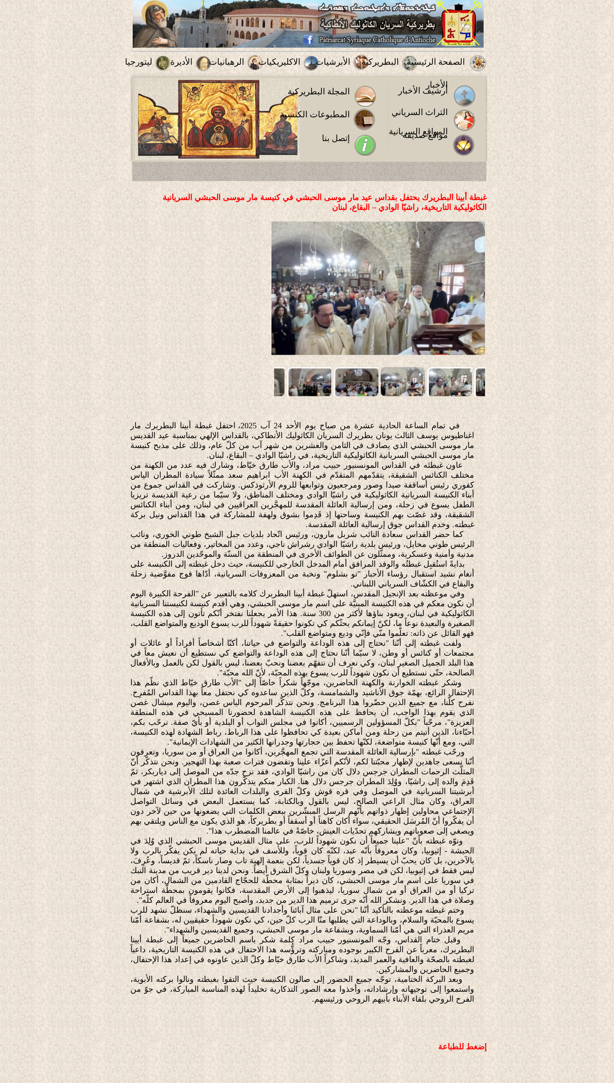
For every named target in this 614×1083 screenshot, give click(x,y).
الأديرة (181, 62)
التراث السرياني (420, 112)
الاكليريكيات (279, 62)
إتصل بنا (336, 138)
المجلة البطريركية (319, 91)
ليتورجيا (138, 62)
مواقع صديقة (425, 135)
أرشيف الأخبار (423, 90)
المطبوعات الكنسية (315, 114)
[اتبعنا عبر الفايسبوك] (308, 43)
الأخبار (437, 84)
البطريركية (380, 62)
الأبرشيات (333, 62)
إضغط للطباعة (462, 1046)
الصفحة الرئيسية (436, 62)
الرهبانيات (226, 62)
